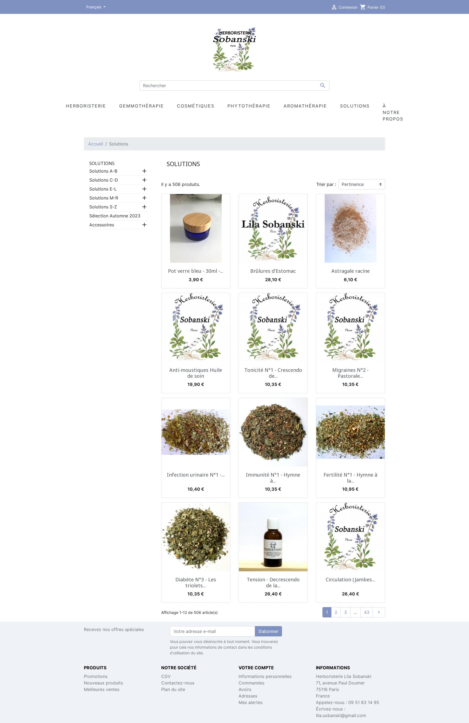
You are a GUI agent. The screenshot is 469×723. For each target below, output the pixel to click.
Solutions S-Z (103, 207)
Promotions (95, 676)
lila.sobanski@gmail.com (341, 715)
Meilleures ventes (101, 689)
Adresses (248, 696)
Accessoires (101, 224)
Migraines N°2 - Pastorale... (350, 373)
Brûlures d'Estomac (273, 271)
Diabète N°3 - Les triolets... (195, 582)
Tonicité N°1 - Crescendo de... (273, 373)
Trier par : (326, 184)
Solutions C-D (103, 180)
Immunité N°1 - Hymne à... (273, 477)
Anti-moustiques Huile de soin (195, 373)
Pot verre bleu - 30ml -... (195, 271)
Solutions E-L (103, 189)
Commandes (251, 683)
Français (94, 7)
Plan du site (173, 689)
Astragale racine (350, 271)
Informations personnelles (265, 676)
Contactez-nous (177, 683)
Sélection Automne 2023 (114, 215)
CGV (166, 676)
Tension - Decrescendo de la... (273, 582)
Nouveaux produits (103, 683)
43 (366, 612)
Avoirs (245, 689)
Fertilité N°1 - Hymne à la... (350, 477)
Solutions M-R (103, 198)
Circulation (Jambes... (350, 579)
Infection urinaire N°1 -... (196, 474)
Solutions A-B (103, 171)
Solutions (102, 163)
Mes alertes (250, 702)
